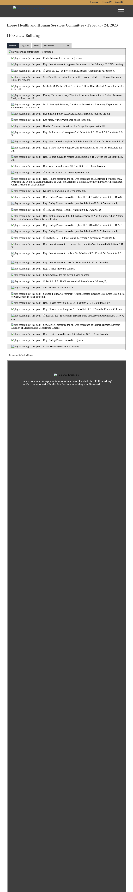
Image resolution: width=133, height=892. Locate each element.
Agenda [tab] (25, 45)
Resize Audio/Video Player (21, 355)
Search (93, 2)
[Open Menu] (121, 10)
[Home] (29, 11)
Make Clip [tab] (64, 45)
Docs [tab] (36, 45)
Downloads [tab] (49, 45)
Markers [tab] (12, 45)
